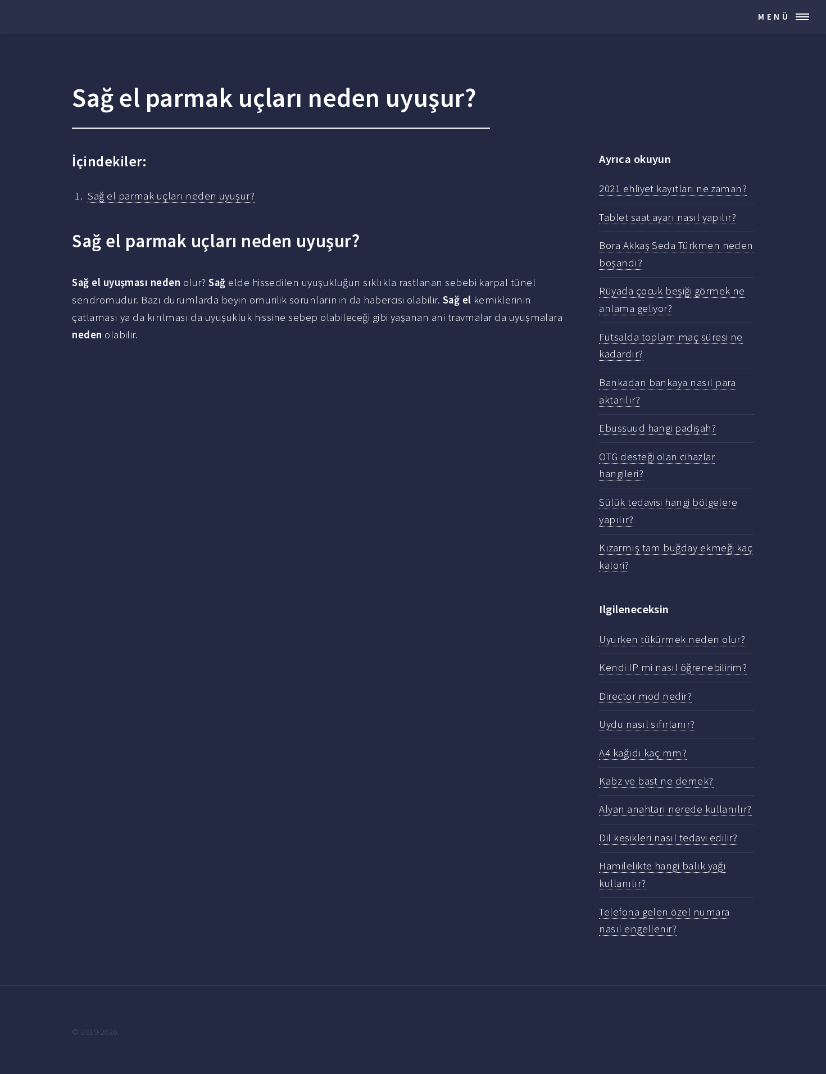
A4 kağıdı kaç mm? (643, 752)
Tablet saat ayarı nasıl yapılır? (667, 217)
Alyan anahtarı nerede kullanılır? (675, 809)
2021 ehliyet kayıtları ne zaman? (673, 188)
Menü (774, 16)
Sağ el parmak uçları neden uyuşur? (171, 195)
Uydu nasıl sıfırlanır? (647, 724)
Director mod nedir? (645, 696)
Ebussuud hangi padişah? (657, 428)
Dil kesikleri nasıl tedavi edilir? (668, 837)
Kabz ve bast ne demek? (656, 780)
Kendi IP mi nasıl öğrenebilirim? (673, 667)
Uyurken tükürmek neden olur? (672, 639)
